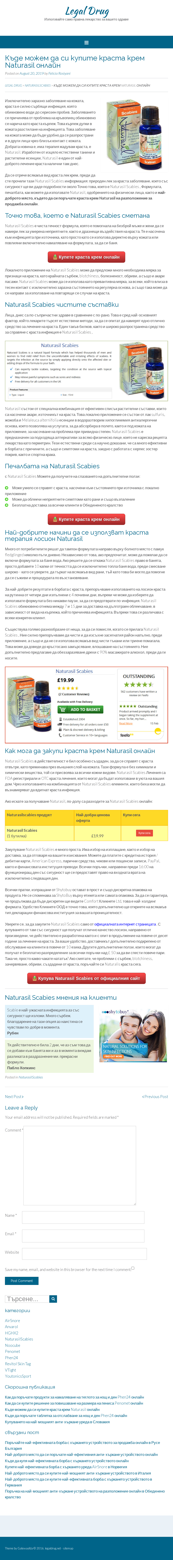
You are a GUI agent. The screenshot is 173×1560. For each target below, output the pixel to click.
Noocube (12, 1345)
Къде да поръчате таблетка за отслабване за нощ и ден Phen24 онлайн (66, 1415)
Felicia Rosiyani (59, 73)
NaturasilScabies (31, 1077)
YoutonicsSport (18, 1376)
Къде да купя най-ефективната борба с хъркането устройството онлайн (67, 1460)
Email (10, 1233)
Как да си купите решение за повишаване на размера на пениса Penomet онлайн (74, 1403)
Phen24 (11, 1357)
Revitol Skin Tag (18, 1363)
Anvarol (11, 1326)
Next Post (13, 1096)
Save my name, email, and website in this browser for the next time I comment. (68, 1269)
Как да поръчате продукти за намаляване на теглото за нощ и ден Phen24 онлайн (74, 1397)
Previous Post (156, 1096)
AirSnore (12, 1320)
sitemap (68, 1548)
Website (12, 1252)
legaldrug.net (53, 1548)
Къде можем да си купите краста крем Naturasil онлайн (52, 1409)
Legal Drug (86, 10)
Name (11, 1215)
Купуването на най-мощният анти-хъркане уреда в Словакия (57, 1421)
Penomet (12, 1351)
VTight (10, 1370)
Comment (14, 1130)
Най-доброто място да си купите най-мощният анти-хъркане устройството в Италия (78, 1473)
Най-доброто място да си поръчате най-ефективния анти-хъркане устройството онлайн (81, 1454)
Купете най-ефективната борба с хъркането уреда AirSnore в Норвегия (66, 1466)
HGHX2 (11, 1333)
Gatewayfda (25, 1548)
